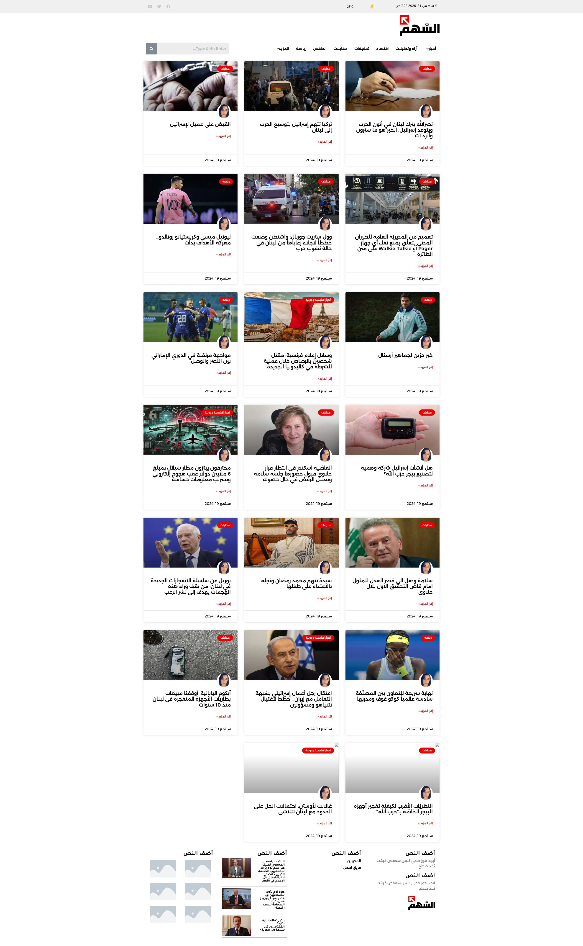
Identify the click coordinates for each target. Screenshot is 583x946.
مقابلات (340, 48)
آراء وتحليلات (406, 48)
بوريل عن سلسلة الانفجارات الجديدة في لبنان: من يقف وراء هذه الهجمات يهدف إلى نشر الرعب (191, 586)
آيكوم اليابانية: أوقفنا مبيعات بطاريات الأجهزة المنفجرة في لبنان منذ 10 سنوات (192, 698)
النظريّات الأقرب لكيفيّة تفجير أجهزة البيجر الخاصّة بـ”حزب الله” (393, 809)
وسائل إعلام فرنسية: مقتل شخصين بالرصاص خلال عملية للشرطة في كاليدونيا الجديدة (298, 361)
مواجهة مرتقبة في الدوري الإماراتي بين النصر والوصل (191, 358)
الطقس (320, 48)
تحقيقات (361, 48)
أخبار (432, 48)
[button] (430, 49)
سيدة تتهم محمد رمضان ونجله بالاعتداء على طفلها (296, 583)
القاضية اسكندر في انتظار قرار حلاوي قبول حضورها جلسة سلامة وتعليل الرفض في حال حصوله (293, 473)
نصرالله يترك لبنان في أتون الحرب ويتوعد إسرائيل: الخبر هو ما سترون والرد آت (394, 130)
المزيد (284, 48)
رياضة (301, 48)
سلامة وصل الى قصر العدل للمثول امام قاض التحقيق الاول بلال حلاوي (393, 586)
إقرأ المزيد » (425, 147)
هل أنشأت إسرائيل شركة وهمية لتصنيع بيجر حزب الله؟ (397, 470)
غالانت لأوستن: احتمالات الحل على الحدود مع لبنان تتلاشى (293, 809)
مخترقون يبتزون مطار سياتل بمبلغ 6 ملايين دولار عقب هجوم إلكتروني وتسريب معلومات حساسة (192, 473)
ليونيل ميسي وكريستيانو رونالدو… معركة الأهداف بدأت (193, 239)
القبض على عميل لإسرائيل (200, 124)
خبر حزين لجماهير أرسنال (405, 355)
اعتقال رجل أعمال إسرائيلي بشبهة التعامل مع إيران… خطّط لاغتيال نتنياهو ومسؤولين (294, 698)
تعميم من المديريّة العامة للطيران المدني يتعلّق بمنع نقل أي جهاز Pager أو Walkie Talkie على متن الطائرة (394, 245)
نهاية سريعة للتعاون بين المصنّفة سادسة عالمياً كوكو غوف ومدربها (394, 696)
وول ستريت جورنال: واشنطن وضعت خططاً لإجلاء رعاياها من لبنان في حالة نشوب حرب (291, 242)
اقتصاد (382, 48)
